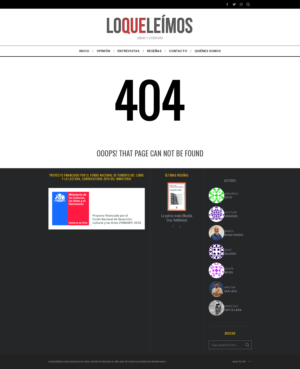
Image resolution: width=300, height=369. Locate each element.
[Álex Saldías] (216, 251)
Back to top (239, 361)
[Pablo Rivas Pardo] (216, 233)
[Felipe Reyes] (216, 270)
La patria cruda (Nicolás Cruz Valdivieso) (176, 218)
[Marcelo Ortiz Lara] (216, 308)
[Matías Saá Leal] (216, 289)
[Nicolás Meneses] (216, 214)
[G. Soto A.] (216, 195)
